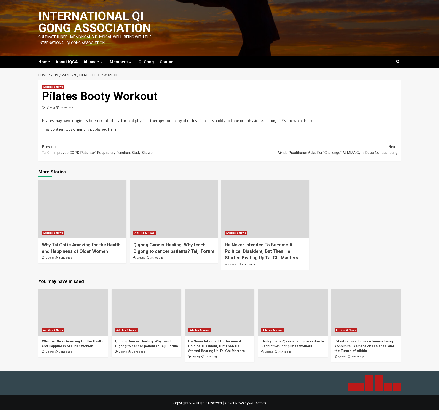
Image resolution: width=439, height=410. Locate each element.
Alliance (91, 61)
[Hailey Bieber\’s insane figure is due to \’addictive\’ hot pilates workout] (293, 312)
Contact (167, 61)
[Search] (398, 62)
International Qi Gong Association (94, 22)
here (112, 129)
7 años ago (66, 107)
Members (119, 61)
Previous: (97, 150)
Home (44, 61)
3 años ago (65, 257)
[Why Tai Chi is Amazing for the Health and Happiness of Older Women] (82, 209)
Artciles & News (53, 86)
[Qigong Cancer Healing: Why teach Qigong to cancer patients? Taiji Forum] (174, 209)
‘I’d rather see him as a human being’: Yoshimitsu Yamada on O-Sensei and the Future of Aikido (365, 346)
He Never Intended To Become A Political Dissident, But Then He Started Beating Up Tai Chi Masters (261, 251)
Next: (337, 150)
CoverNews (234, 402)
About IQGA (67, 61)
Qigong (50, 107)
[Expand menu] (101, 62)
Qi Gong (146, 61)
